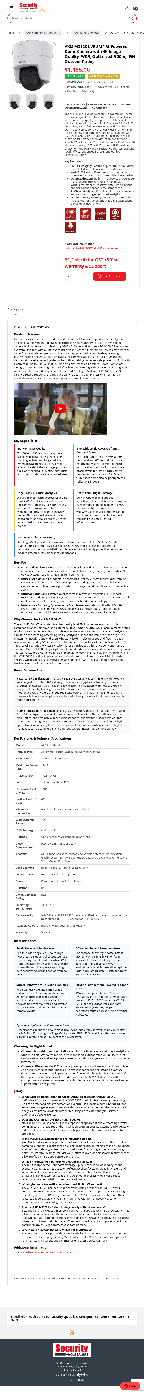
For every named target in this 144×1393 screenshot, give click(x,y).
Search (131, 18)
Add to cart (114, 276)
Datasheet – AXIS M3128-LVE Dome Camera (91, 248)
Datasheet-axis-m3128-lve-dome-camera (46, 1252)
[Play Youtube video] (60, 409)
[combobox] (67, 18)
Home (10, 33)
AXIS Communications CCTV (43, 33)
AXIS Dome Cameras (86, 33)
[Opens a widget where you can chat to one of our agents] (130, 1386)
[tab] (15, 311)
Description (15, 309)
